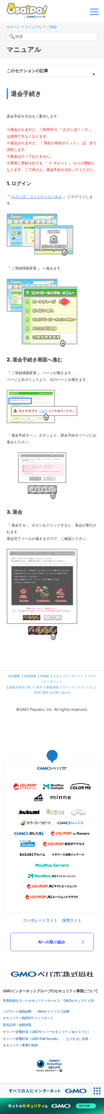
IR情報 (44, 676)
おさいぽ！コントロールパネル (36, 197)
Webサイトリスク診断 (53, 1011)
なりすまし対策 (77, 1039)
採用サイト (72, 920)
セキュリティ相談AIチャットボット (28, 1018)
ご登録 (52, 27)
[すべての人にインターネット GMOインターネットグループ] (45, 1091)
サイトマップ (71, 687)
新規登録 (52, 687)
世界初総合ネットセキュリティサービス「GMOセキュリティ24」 (50, 1001)
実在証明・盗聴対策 (17, 1025)
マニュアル (33, 27)
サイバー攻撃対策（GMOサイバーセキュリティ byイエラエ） (47, 1032)
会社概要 (14, 676)
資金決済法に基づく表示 (25, 687)
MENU (94, 11)
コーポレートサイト (40, 920)
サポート (13, 27)
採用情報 (30, 676)
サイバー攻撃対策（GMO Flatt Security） (31, 1039)
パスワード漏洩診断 (17, 1011)
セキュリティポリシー (68, 676)
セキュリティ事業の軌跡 (20, 1045)
